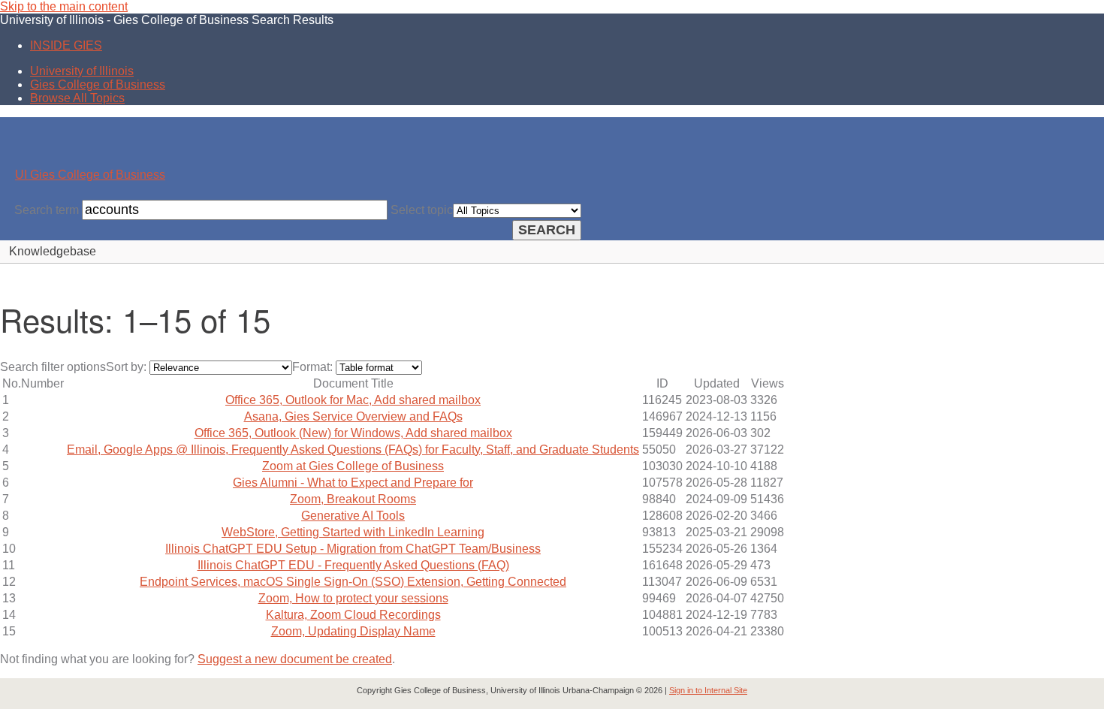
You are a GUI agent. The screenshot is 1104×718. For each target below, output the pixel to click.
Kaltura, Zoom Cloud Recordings (353, 614)
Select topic (422, 210)
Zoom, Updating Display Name (353, 631)
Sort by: (126, 367)
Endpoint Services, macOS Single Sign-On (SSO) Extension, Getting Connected (353, 581)
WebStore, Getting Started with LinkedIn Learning (353, 532)
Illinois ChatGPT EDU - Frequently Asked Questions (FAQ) (353, 565)
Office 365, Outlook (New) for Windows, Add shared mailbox (353, 433)
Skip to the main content (64, 6)
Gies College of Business (97, 84)
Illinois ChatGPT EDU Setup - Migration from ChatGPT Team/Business (353, 548)
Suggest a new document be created (295, 659)
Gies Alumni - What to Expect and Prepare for (353, 482)
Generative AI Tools (353, 515)
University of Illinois (82, 71)
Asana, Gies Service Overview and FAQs (353, 416)
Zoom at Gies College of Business (353, 466)
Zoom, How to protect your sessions (353, 598)
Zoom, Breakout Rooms (353, 499)
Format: (312, 367)
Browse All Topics (77, 98)
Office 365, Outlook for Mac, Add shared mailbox (353, 400)
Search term (46, 210)
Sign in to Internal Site (708, 690)
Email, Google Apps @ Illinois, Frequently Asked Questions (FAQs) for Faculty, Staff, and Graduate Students (353, 449)
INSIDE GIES (66, 45)
